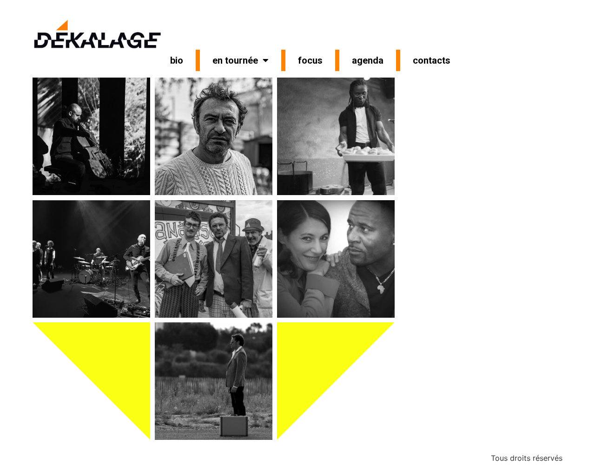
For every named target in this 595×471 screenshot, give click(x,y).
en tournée (235, 60)
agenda (367, 60)
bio (176, 60)
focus (310, 60)
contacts (431, 60)
